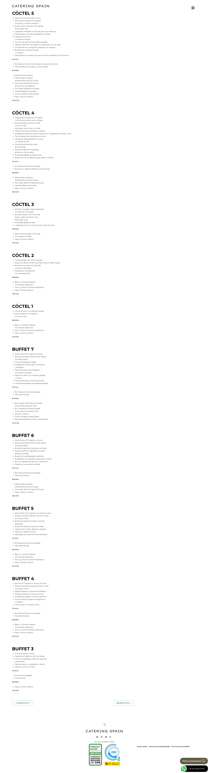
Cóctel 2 (23, 255)
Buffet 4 (23, 578)
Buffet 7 (23, 349)
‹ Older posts (22, 703)
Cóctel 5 (23, 13)
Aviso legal (142, 746)
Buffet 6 (23, 435)
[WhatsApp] (110, 737)
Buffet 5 (23, 508)
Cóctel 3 (23, 204)
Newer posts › (123, 703)
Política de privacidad (159, 746)
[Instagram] (101, 737)
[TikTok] (106, 737)
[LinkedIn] (97, 737)
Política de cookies (180, 746)
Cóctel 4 (23, 112)
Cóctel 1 (22, 306)
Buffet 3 (23, 648)
